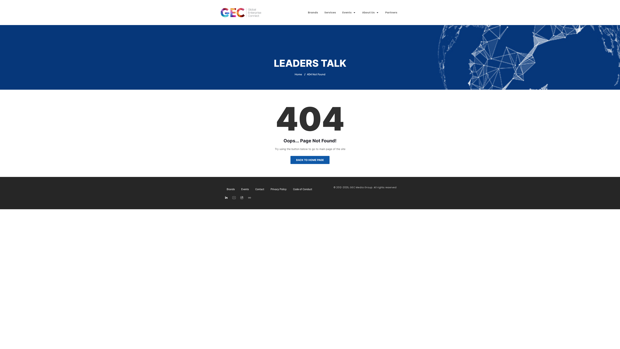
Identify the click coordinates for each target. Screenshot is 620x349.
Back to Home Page (310, 160)
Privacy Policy (279, 189)
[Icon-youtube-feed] (234, 198)
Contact (259, 189)
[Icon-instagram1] (241, 198)
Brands (313, 12)
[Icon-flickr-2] (249, 198)
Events (346, 12)
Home (298, 74)
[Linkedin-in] (226, 198)
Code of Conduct (302, 189)
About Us (368, 12)
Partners (391, 12)
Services (330, 12)
